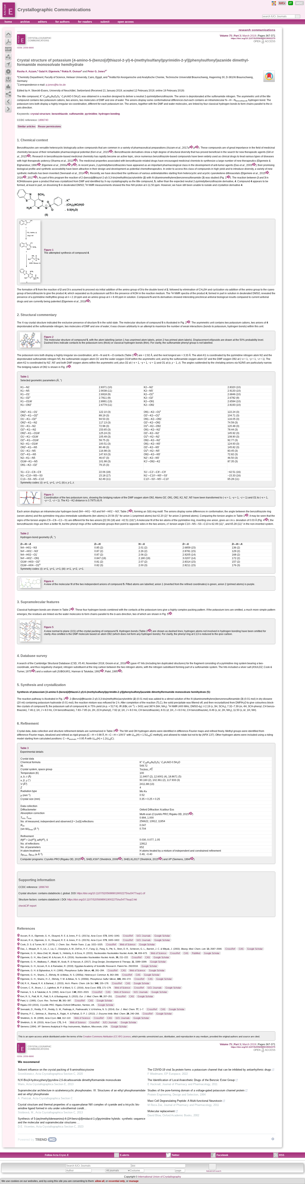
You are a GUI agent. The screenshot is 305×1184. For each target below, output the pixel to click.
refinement (70, 731)
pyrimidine (91, 113)
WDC (299, 3)
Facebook (222, 1155)
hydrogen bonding (109, 113)
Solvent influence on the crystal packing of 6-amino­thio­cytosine (56, 1069)
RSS (281, 1155)
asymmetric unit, (152, 359)
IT (290, 3)
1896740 (43, 120)
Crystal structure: (27, 893)
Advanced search (213, 1171)
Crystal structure (32, 60)
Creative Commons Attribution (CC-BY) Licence (107, 1036)
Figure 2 (49, 337)
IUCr (282, 3)
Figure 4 (49, 581)
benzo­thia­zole (60, 113)
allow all (99, 1181)
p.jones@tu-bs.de (56, 84)
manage (134, 1181)
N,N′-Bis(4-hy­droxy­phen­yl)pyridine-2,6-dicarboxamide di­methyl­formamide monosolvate (69, 1080)
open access (126, 21)
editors (43, 21)
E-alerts (124, 1155)
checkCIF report (27, 905)
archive (25, 21)
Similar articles (26, 126)
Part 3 (237, 35)
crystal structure (40, 113)
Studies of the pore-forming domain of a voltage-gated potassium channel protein (196, 1090)
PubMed (196, 953)
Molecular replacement (161, 1111)
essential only (117, 1181)
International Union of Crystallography (159, 1176)
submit (105, 21)
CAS (241, 949)
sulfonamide (76, 113)
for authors (62, 21)
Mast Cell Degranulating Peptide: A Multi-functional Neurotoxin (185, 1100)
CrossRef (128, 935)
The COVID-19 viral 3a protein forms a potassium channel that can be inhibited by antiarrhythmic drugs (209, 1069)
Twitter (175, 1155)
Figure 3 (49, 494)
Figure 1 (49, 249)
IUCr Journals (144, 935)
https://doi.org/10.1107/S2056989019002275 (253, 38)
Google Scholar (162, 935)
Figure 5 (49, 627)
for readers (85, 21)
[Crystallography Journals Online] (274, 3)
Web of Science (127, 944)
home (9, 21)
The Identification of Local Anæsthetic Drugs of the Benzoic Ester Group (191, 1080)
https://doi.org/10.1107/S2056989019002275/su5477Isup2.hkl (102, 899)
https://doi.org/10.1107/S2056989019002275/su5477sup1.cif (111, 893)
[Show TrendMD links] (272, 1139)
